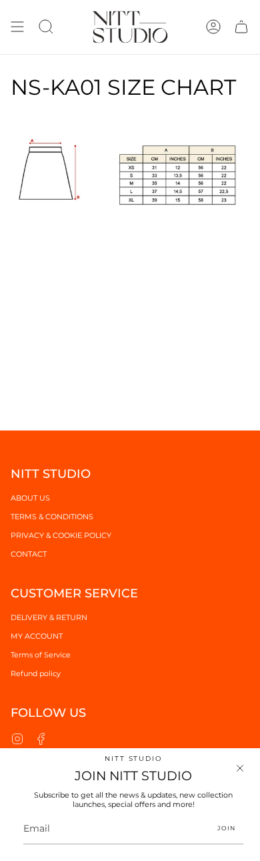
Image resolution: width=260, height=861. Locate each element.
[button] (46, 27)
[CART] (241, 27)
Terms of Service (41, 654)
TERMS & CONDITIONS (52, 516)
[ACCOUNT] (213, 27)
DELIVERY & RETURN (49, 617)
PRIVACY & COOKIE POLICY (61, 535)
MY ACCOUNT (37, 636)
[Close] (240, 768)
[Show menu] (17, 27)
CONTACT (29, 554)
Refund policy (36, 673)
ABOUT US (30, 498)
